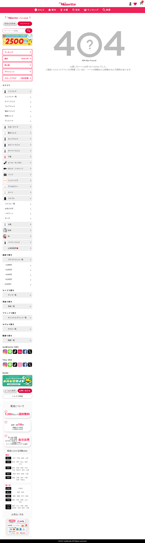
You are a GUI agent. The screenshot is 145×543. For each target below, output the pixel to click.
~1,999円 (8, 265)
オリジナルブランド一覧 (17, 318)
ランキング (9, 52)
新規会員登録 (10, 24)
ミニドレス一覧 (11, 97)
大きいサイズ (13, 127)
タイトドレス (10, 101)
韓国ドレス (9, 116)
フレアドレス (10, 106)
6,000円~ (8, 284)
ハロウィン (9, 213)
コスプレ (11, 198)
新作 (6, 59)
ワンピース (9, 121)
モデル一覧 (12, 329)
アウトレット (10, 72)
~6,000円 (8, 279)
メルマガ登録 (17, 396)
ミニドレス (12, 91)
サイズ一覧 (12, 295)
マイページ (24, 24)
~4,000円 (8, 275)
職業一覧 (11, 340)
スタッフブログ (10, 78)
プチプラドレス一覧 (15, 260)
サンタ (7, 218)
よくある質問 (10, 391)
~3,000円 (8, 270)
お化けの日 (9, 209)
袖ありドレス (10, 111)
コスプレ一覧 (10, 204)
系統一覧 (11, 306)
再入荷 (7, 65)
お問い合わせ (24, 391)
